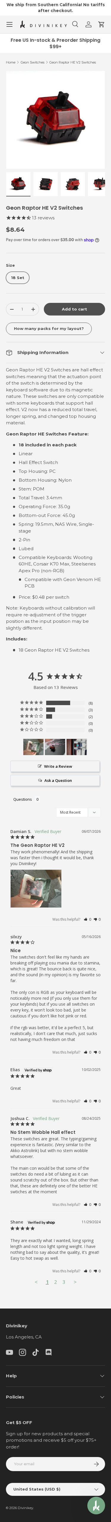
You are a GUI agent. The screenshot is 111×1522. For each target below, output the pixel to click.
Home (10, 62)
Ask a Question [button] (58, 780)
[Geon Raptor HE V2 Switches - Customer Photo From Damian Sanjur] (33, 747)
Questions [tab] (22, 799)
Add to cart (74, 309)
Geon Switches (32, 62)
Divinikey (25, 1508)
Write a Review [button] (58, 766)
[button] (101, 24)
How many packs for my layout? (49, 328)
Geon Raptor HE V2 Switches (72, 62)
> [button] (75, 1282)
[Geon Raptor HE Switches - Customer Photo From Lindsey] (55, 747)
